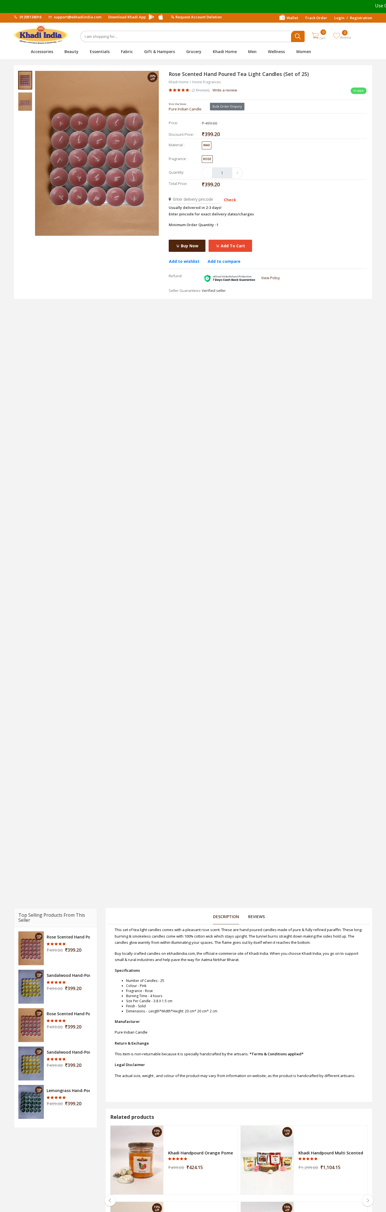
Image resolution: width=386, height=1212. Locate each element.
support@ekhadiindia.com (77, 16)
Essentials (100, 51)
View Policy (270, 277)
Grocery (193, 51)
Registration (361, 17)
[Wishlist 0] (336, 35)
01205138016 (30, 16)
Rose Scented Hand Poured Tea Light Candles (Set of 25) (68, 937)
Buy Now (189, 245)
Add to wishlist (184, 261)
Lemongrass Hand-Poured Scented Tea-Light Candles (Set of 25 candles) (68, 1090)
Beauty (71, 51)
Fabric (127, 51)
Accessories (42, 51)
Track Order (316, 17)
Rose (207, 159)
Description (226, 916)
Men (252, 51)
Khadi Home (225, 51)
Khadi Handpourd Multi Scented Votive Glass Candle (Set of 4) (330, 1153)
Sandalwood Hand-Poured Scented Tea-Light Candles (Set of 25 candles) (68, 975)
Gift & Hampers (159, 51)
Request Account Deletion (198, 16)
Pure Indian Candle (185, 109)
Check (230, 199)
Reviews (256, 916)
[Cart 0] (315, 35)
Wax (206, 145)
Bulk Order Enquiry (227, 106)
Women (303, 51)
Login (339, 17)
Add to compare (224, 261)
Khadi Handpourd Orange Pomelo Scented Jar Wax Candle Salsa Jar (200, 1153)
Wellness (276, 51)
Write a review (224, 90)
